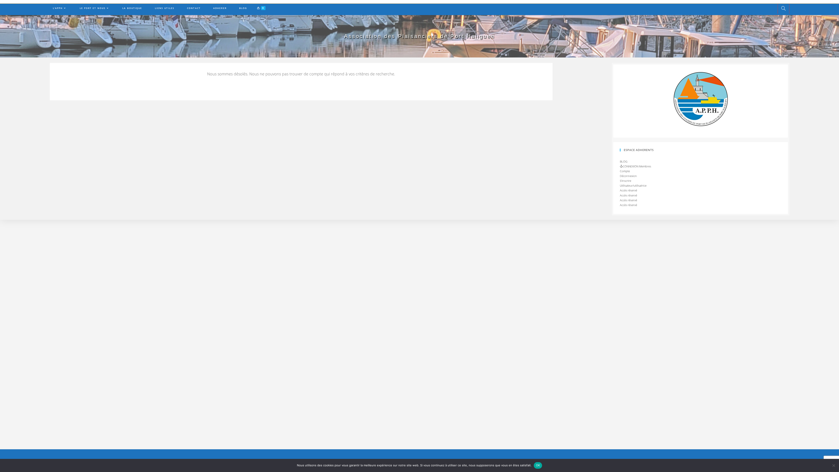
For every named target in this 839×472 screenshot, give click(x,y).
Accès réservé (628, 190)
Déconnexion (628, 176)
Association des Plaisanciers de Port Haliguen (419, 36)
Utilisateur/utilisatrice (633, 185)
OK (538, 465)
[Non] (833, 465)
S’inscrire (625, 181)
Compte (625, 171)
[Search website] (783, 9)
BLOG (623, 161)
